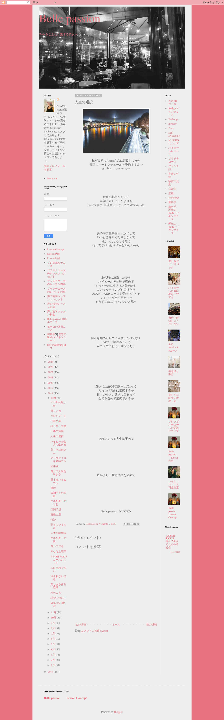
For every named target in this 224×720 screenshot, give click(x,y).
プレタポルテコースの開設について (173, 426)
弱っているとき (58, 526)
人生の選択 (57, 436)
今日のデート (58, 415)
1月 (53, 665)
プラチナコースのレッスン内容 (56, 282)
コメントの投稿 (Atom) (94, 630)
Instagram (52, 178)
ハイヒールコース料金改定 (173, 484)
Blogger (118, 711)
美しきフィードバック (173, 264)
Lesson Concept (55, 249)
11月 (54, 612)
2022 (51, 372)
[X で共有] (131, 524)
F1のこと (56, 592)
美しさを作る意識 (58, 585)
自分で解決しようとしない (173, 320)
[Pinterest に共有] (137, 524)
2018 (51, 393)
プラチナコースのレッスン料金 (56, 290)
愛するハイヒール (58, 481)
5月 (53, 644)
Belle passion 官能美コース (57, 320)
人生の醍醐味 (58, 533)
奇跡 (53, 519)
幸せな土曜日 (58, 551)
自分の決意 (57, 546)
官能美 (172, 188)
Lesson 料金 (54, 258)
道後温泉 (56, 514)
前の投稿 (151, 624)
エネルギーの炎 (58, 539)
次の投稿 (80, 624)
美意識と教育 (173, 372)
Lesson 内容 (54, 253)
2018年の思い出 (58, 404)
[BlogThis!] (128, 524)
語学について (58, 597)
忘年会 (54, 466)
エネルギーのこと (58, 502)
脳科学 (172, 202)
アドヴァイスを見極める (58, 459)
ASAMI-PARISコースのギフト (59, 559)
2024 (51, 361)
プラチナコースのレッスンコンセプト (56, 273)
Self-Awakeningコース (173, 347)
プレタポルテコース (56, 264)
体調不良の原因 (58, 494)
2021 (51, 377)
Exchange (173, 119)
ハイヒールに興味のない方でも (173, 292)
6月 (53, 638)
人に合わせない (58, 569)
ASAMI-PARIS (173, 102)
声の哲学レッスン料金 (56, 313)
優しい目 (56, 410)
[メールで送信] (125, 524)
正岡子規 (56, 509)
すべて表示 (175, 552)
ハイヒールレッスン (173, 151)
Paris (170, 128)
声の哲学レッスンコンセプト (56, 297)
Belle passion (69, 18)
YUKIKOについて (173, 141)
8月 (53, 628)
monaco (172, 123)
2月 (53, 659)
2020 (51, 382)
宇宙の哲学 (173, 175)
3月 (53, 654)
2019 (51, 388)
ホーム (116, 624)
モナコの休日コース (56, 328)
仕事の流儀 (57, 431)
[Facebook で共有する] (134, 524)
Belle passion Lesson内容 (173, 456)
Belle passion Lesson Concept (174, 512)
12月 (54, 397)
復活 (53, 487)
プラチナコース (173, 160)
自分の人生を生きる (58, 472)
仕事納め (56, 421)
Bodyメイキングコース (173, 111)
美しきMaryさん (59, 451)
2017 (51, 671)
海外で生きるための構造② (172, 544)
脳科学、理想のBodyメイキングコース (173, 213)
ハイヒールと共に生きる (58, 443)
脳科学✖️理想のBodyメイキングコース (56, 337)
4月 (53, 649)
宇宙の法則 (173, 182)
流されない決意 (58, 577)
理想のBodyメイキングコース (173, 228)
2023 (51, 367)
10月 (54, 617)
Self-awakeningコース (56, 346)
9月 (53, 623)
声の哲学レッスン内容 (56, 305)
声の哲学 (173, 197)
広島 (171, 193)
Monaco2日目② (58, 604)
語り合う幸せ (58, 426)
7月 (53, 633)
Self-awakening (174, 134)
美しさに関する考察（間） (173, 398)
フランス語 (173, 167)
